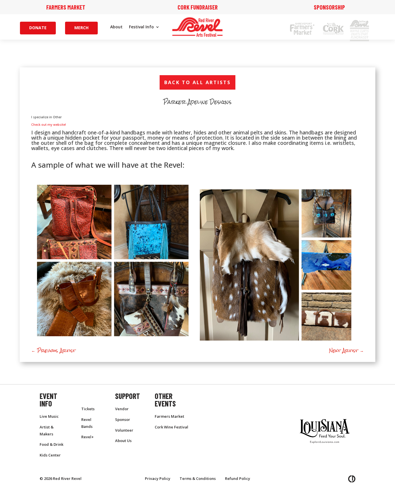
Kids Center (50, 455)
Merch (81, 27)
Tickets (88, 408)
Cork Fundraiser (198, 7)
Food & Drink (51, 444)
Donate (38, 27)
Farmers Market (65, 7)
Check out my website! (48, 124)
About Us (123, 440)
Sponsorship (329, 7)
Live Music (49, 416)
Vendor (122, 408)
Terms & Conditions (198, 478)
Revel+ (87, 436)
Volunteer (124, 430)
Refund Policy (237, 478)
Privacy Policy (157, 478)
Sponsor (122, 419)
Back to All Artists (197, 82)
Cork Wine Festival (171, 427)
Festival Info (141, 27)
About (116, 27)
